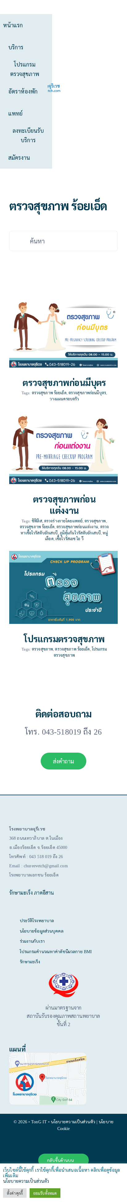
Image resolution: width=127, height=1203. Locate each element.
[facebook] (63, 1145)
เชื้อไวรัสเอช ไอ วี (69, 538)
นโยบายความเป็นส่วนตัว (26, 1181)
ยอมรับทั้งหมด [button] (45, 1193)
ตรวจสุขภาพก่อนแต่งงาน (64, 504)
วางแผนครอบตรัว (64, 398)
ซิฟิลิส (37, 520)
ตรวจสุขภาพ (95, 520)
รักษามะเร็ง (30, 961)
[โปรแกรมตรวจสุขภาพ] (63, 587)
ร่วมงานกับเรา (32, 941)
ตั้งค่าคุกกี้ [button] (15, 1193)
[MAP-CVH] (47, 1055)
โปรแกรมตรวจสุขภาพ (64, 638)
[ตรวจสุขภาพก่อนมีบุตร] (63, 331)
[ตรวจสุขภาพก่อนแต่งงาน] (63, 447)
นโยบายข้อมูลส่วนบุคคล (41, 931)
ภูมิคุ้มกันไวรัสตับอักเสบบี (80, 532)
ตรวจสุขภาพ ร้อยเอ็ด (49, 392)
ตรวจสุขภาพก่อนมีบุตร (64, 382)
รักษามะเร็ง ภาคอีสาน (31, 892)
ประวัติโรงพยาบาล (37, 920)
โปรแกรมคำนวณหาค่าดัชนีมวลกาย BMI (56, 951)
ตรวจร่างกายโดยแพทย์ (63, 520)
